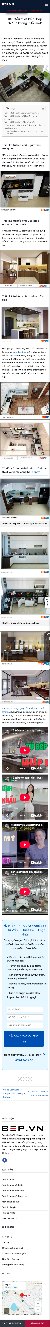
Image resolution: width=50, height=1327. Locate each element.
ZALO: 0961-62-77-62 (12, 1323)
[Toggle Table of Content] (42, 109)
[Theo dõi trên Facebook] (4, 1160)
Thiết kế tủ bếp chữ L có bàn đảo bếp (19, 122)
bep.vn (36, 472)
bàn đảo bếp (19, 352)
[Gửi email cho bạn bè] (30, 1079)
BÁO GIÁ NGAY (37, 1323)
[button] (46, 4)
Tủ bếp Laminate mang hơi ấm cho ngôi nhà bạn (13, 1093)
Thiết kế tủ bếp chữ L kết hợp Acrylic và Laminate (20, 117)
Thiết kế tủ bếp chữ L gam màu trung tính (21, 113)
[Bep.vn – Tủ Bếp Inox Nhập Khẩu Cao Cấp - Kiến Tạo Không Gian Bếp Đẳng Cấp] (8, 4)
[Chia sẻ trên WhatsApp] (20, 1079)
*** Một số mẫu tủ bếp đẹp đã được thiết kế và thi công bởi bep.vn (24, 127)
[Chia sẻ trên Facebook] (25, 1079)
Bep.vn (5, 708)
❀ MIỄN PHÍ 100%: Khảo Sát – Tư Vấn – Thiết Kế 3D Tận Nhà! (25, 133)
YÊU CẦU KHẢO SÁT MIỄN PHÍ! (23, 1039)
